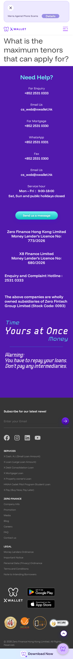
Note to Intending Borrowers (20, 574)
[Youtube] (40, 438)
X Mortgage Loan (13, 473)
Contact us (10, 538)
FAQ (6, 532)
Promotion (10, 510)
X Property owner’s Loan (17, 479)
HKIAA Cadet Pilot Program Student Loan (27, 484)
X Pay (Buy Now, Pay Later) (19, 490)
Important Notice (13, 557)
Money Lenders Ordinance (19, 552)
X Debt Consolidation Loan (19, 467)
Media (7, 515)
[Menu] (65, 29)
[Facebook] (9, 438)
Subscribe (65, 421)
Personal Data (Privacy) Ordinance (23, 563)
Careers (8, 526)
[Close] (11, 8)
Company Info (12, 504)
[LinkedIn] (29, 438)
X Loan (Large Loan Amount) (20, 462)
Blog (6, 521)
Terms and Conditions (16, 569)
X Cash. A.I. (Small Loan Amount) (22, 456)
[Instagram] (19, 438)
